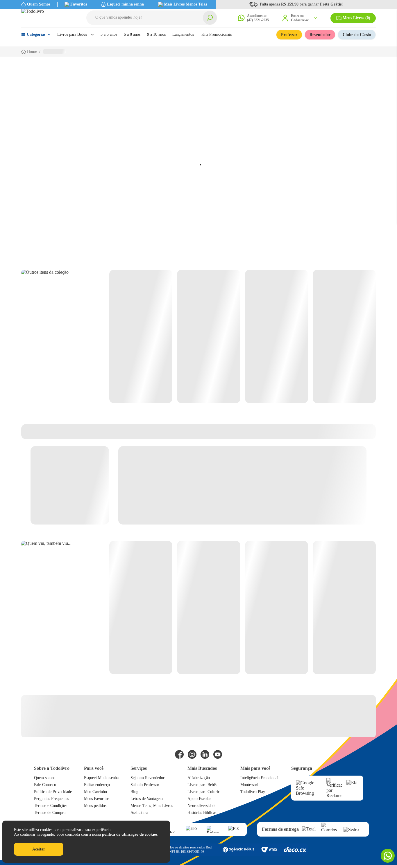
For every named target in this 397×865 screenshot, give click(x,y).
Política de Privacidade (53, 792)
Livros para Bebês (202, 785)
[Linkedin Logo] (205, 754)
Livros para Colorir (203, 792)
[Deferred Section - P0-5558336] (242, 607)
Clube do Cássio (357, 35)
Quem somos (44, 778)
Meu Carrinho (95, 792)
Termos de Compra (49, 812)
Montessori (249, 785)
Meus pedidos (95, 805)
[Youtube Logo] (217, 754)
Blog (134, 792)
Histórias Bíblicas (201, 812)
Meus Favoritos (96, 798)
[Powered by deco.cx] (295, 849)
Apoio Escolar (199, 798)
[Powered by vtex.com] (269, 850)
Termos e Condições (50, 805)
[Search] (210, 18)
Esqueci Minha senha (101, 778)
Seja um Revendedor (147, 778)
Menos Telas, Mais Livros (151, 805)
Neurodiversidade (201, 805)
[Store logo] (47, 18)
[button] (151, 17)
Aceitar (38, 849)
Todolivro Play (252, 792)
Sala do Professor (144, 785)
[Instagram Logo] (192, 754)
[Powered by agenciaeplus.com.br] (238, 850)
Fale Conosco (45, 785)
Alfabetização (198, 778)
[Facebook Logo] (179, 754)
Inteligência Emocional (259, 778)
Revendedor (320, 35)
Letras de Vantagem (146, 798)
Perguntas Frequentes (51, 798)
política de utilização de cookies (129, 834)
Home (32, 51)
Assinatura (139, 812)
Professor (289, 35)
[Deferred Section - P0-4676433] (242, 336)
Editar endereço (97, 785)
